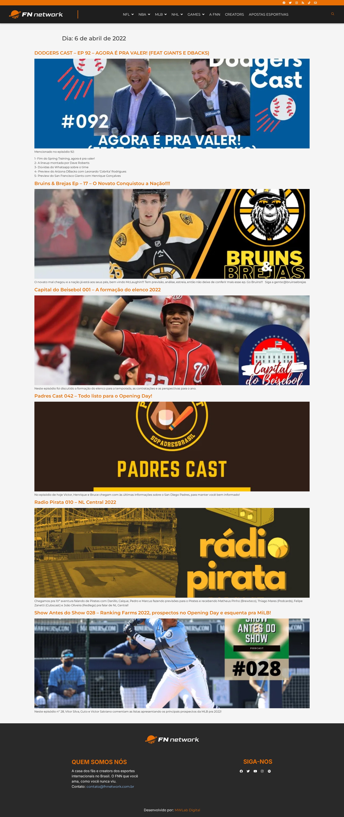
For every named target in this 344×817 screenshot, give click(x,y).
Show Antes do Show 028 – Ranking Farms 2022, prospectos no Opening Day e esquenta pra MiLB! (152, 612)
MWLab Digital (187, 810)
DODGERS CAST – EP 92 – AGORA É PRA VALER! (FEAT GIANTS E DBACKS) (121, 53)
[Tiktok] (309, 2)
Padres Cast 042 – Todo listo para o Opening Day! (93, 396)
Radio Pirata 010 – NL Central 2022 (75, 502)
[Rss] (303, 2)
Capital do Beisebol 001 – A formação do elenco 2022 (97, 289)
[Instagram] (296, 2)
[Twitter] (290, 2)
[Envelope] (315, 2)
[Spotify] (269, 771)
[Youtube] (255, 771)
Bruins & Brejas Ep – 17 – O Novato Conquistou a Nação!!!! (102, 183)
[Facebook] (284, 2)
